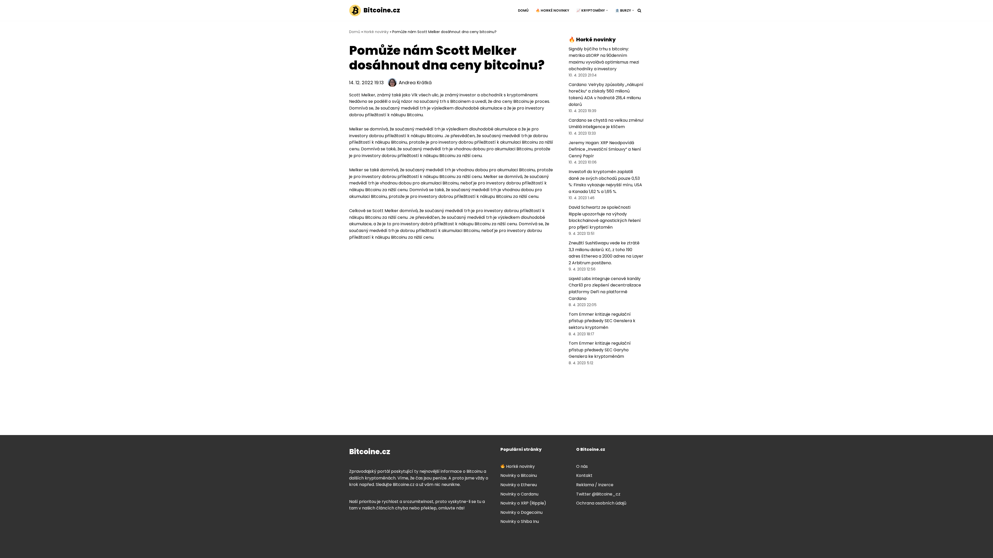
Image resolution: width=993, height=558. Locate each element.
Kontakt (584, 475)
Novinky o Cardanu (519, 494)
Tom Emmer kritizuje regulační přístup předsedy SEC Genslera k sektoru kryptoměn (602, 320)
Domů (523, 10)
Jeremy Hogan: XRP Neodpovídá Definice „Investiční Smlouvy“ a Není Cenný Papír (605, 149)
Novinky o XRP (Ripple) (523, 503)
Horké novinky (376, 31)
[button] (607, 10)
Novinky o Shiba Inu (519, 521)
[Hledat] (639, 10)
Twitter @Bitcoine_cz (598, 494)
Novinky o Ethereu (518, 485)
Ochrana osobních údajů (601, 503)
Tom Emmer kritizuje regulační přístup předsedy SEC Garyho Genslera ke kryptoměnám (600, 349)
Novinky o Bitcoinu (518, 475)
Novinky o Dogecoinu (521, 512)
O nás (582, 466)
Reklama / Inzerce (594, 485)
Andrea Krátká (415, 82)
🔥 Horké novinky (552, 10)
